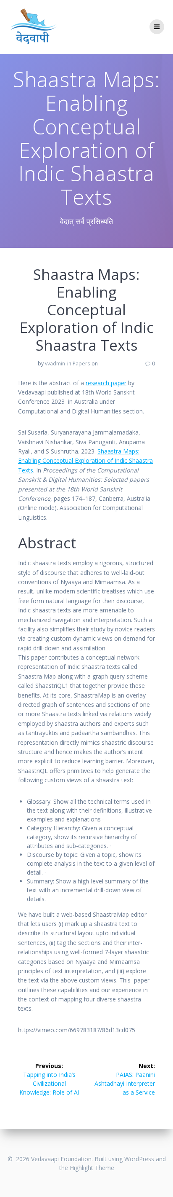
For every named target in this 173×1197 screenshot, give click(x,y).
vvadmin (55, 363)
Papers (81, 363)
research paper (106, 383)
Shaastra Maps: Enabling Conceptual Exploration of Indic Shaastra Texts (85, 460)
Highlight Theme (92, 1168)
